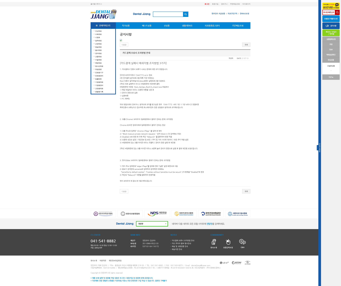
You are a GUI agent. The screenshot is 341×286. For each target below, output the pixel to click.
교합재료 (98, 57)
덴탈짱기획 (99, 92)
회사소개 (94, 261)
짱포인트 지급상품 (218, 13)
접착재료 (98, 41)
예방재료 (98, 63)
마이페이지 (246, 4)
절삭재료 (98, 50)
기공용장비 (99, 85)
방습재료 (98, 47)
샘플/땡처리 (187, 25)
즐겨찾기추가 (95, 4)
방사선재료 (99, 66)
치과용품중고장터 (212, 25)
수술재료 (98, 60)
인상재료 (98, 31)
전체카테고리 (104, 25)
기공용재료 (99, 82)
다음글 (124, 45)
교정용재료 (99, 88)
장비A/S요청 (244, 13)
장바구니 (224, 4)
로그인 (207, 4)
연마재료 (98, 53)
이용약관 (103, 261)
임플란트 (98, 79)
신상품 (167, 25)
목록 (246, 45)
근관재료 (98, 44)
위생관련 (98, 69)
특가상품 (126, 25)
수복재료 (98, 34)
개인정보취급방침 (115, 261)
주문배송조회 (235, 4)
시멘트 (97, 37)
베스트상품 (146, 25)
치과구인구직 (232, 13)
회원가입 (215, 4)
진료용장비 (99, 76)
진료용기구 (99, 73)
